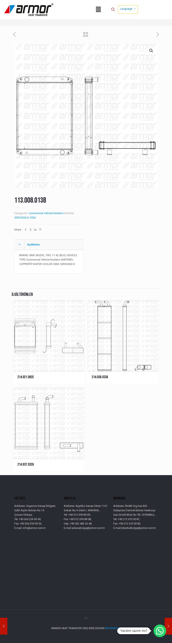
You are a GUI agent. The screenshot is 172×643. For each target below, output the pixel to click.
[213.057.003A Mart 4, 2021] (168, 626)
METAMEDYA (113, 628)
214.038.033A (100, 377)
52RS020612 (21, 217)
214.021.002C (25, 377)
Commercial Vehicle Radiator (46, 213)
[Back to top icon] (86, 618)
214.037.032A (25, 464)
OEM (33, 217)
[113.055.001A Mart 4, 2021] (3, 626)
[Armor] (28, 9)
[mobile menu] (98, 9)
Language (126, 8)
